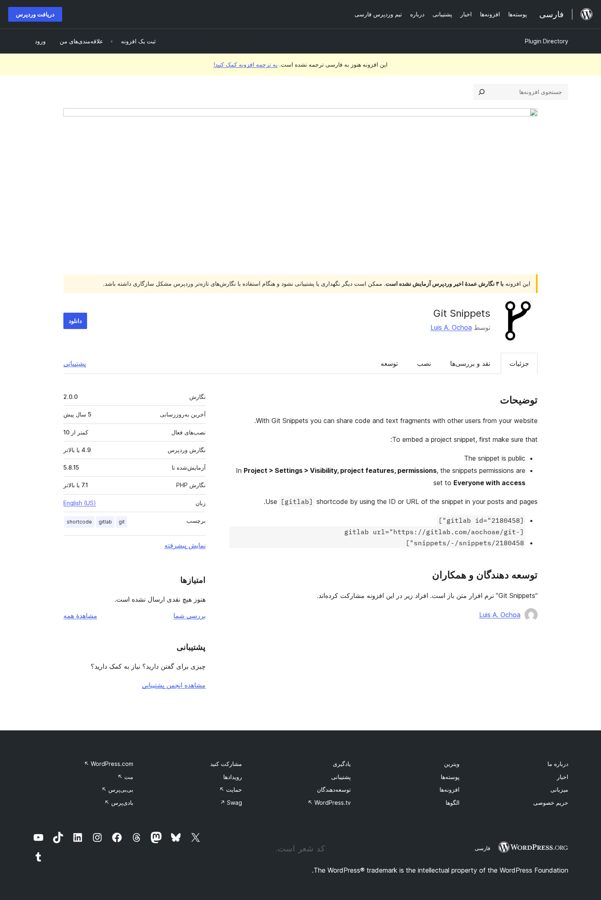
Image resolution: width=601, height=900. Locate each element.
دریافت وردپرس (35, 14)
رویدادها (232, 776)
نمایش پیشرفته (185, 545)
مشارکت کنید (226, 763)
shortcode (79, 522)
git (122, 522)
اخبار (562, 776)
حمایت (230, 789)
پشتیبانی (74, 363)
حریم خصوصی (550, 802)
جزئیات (519, 363)
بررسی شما (189, 615)
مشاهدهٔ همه (80, 615)
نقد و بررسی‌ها (470, 363)
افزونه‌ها (450, 789)
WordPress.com (108, 763)
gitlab (105, 522)
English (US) (79, 502)
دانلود (75, 320)
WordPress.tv (329, 802)
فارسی (482, 848)
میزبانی (559, 789)
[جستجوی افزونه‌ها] (481, 92)
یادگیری (342, 763)
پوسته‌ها (450, 776)
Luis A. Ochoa (451, 327)
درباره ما (557, 763)
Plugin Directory (546, 41)
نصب (424, 363)
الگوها (453, 802)
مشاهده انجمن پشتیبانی (174, 685)
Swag (231, 802)
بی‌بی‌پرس (117, 789)
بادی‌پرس (118, 802)
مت (125, 776)
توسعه (389, 363)
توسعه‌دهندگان (334, 789)
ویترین (452, 763)
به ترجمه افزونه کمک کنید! (245, 64)
